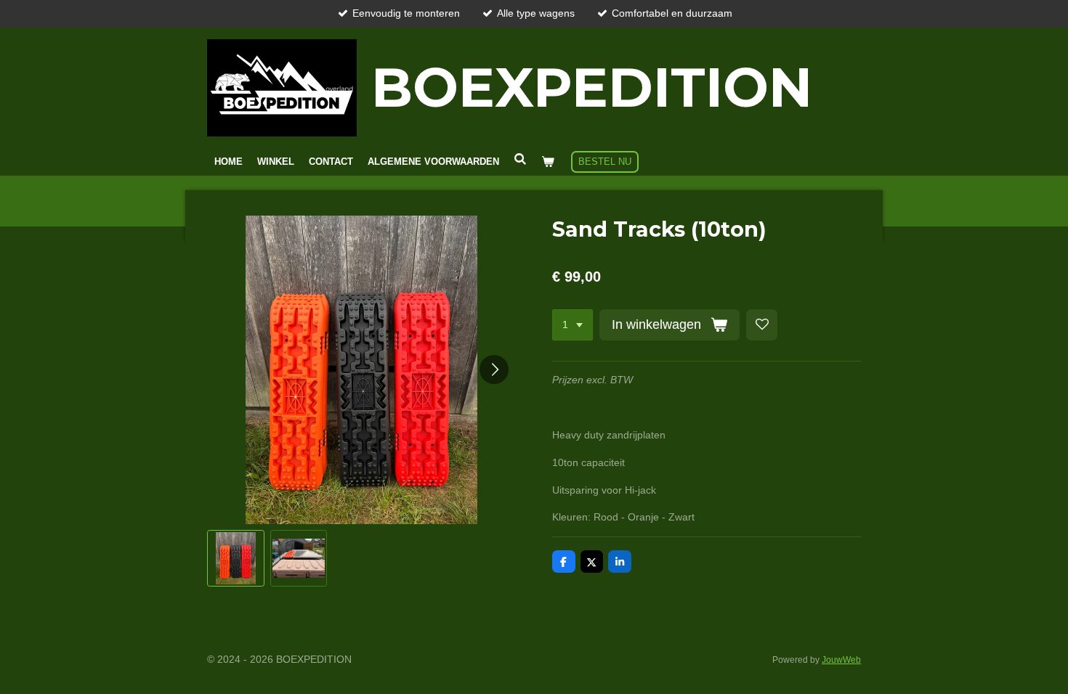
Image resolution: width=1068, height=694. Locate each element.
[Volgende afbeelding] (494, 369)
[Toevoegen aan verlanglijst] (762, 325)
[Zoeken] (520, 159)
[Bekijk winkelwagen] (548, 162)
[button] (235, 558)
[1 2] (572, 325)
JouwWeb (841, 659)
